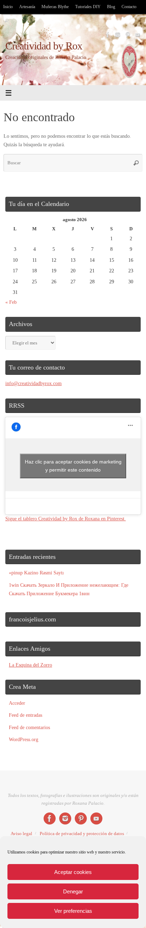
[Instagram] (118, 35)
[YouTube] (137, 35)
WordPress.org (23, 739)
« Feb (11, 302)
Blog (111, 6)
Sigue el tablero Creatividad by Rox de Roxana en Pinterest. (65, 518)
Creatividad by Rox (44, 46)
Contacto (129, 6)
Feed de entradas (25, 715)
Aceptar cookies (73, 872)
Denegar (73, 891)
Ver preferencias (73, 911)
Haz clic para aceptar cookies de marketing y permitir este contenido (73, 466)
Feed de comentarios (29, 727)
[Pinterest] (128, 35)
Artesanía (27, 6)
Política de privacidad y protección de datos (82, 833)
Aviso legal (21, 833)
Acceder (17, 703)
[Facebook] (108, 35)
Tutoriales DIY (88, 6)
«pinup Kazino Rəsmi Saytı (36, 572)
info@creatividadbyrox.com (33, 383)
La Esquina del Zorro (30, 665)
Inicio (8, 6)
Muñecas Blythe (55, 6)
